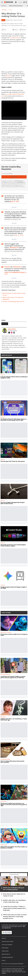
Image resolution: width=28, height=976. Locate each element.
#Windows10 (14, 248)
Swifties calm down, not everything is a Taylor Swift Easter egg (14, 901)
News (3, 20)
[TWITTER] (9, 333)
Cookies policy (5, 951)
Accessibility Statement (7, 957)
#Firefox (7, 267)
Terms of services (18, 181)
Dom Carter (10, 20)
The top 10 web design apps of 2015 (13, 301)
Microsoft (8, 75)
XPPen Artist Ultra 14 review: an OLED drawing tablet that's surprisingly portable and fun (14, 916)
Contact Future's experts (7, 941)
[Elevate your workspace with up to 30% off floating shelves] (14, 884)
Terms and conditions (7, 944)
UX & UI (10, 9)
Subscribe (20, 2)
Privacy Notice (20, 182)
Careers (3, 960)
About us (4, 938)
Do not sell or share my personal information (12, 963)
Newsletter (24, 29)
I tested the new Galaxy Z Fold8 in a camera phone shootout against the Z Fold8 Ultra (14, 908)
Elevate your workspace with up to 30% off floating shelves (13, 888)
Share (5, 29)
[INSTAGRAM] (12, 333)
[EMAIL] (14, 333)
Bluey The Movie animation (16, 5)
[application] (14, 109)
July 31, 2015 (15, 201)
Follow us (16, 29)
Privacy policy (5, 947)
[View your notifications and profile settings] (15, 2)
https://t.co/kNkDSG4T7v (13, 272)
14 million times (15, 38)
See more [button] (14, 207)
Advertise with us (6, 954)
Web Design (4, 9)
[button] (26, 2)
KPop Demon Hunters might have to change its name (14, 895)
